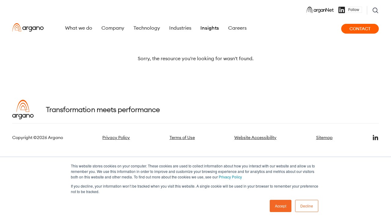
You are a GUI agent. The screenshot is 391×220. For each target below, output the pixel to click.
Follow (353, 10)
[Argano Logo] (28, 27)
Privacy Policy (230, 176)
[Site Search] (375, 10)
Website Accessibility (255, 137)
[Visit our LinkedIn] (375, 137)
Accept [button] (280, 205)
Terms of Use (182, 137)
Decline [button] (306, 205)
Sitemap (324, 137)
